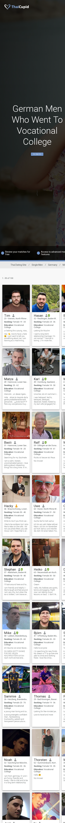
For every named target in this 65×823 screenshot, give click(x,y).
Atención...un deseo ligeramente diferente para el (16, 394)
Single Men (37, 265)
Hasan (38, 315)
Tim (7, 315)
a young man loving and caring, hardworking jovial (16, 711)
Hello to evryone (40, 648)
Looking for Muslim (42, 331)
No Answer (38, 461)
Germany (52, 265)
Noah (8, 760)
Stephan (10, 569)
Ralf (37, 442)
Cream (36, 584)
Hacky (8, 506)
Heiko (38, 569)
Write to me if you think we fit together (16, 521)
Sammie (10, 696)
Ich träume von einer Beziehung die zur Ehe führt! (16, 648)
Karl (37, 379)
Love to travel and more (43, 715)
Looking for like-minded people (46, 711)
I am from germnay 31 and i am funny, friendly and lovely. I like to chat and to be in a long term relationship (16, 779)
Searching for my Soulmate (15, 458)
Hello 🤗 (37, 775)
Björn (37, 633)
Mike (7, 633)
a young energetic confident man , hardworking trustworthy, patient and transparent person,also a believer (15, 718)
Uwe (37, 506)
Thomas (40, 696)
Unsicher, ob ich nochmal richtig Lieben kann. (46, 394)
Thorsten (40, 760)
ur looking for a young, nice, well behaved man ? (16, 331)
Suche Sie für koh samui (44, 521)
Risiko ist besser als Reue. (44, 458)
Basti (8, 442)
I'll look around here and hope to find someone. (16, 584)
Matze (8, 379)
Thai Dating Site (18, 265)
